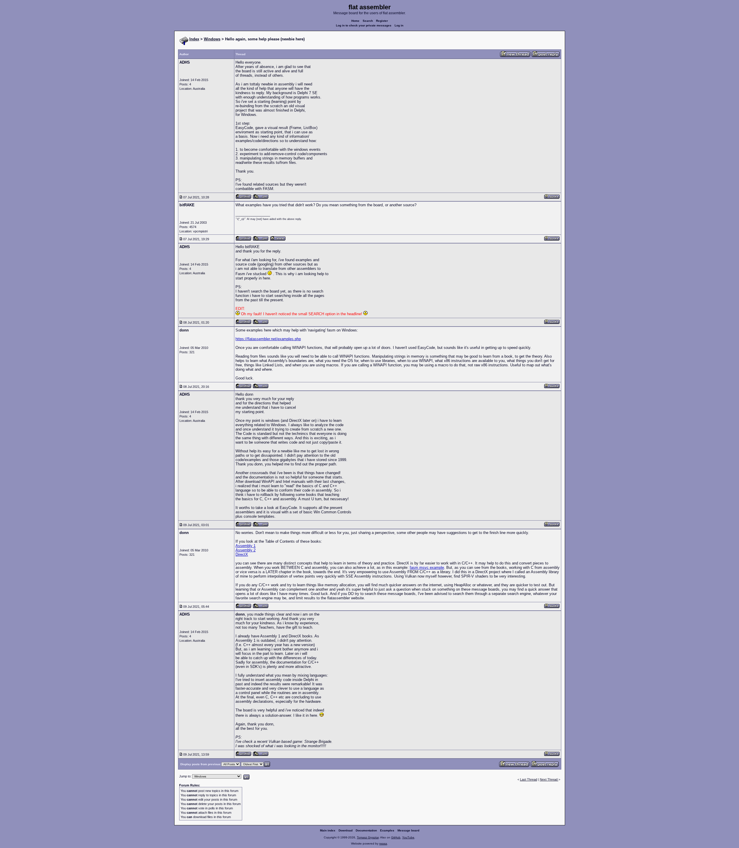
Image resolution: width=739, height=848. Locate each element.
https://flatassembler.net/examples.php (268, 339)
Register (382, 20)
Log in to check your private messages (363, 25)
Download (346, 830)
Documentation (366, 830)
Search (368, 20)
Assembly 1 (245, 546)
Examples (387, 830)
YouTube (408, 837)
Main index (327, 830)
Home (355, 20)
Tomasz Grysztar (368, 837)
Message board (408, 830)
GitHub (395, 837)
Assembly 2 (245, 550)
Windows (212, 39)
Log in (399, 25)
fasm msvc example (427, 567)
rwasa (383, 843)
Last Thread (528, 779)
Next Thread (549, 779)
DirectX (241, 554)
